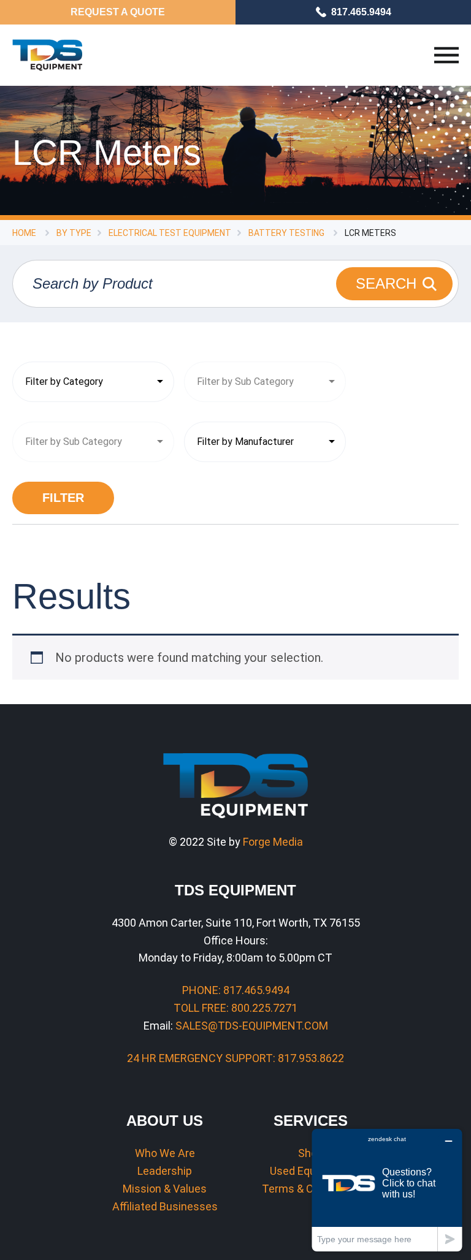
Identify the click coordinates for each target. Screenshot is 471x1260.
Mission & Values (165, 1188)
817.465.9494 (361, 12)
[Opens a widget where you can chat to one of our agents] (387, 1190)
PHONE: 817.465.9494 (235, 990)
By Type (73, 233)
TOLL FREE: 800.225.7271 (235, 1007)
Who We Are (165, 1153)
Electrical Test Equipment (170, 233)
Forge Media (273, 841)
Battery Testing (286, 233)
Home (24, 233)
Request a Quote (118, 12)
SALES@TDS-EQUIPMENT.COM (251, 1025)
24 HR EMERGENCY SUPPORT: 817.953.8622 (235, 1058)
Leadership (164, 1170)
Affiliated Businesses (165, 1206)
